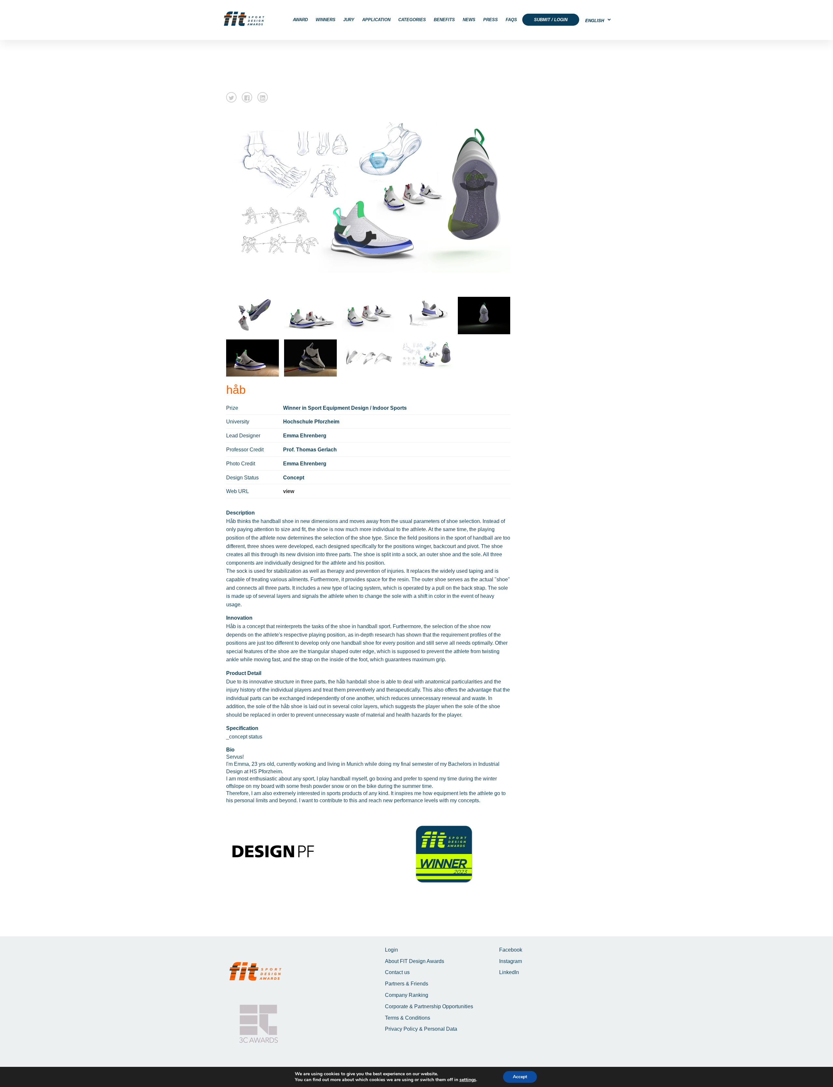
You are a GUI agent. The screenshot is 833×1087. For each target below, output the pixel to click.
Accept (520, 1077)
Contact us (397, 972)
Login (391, 950)
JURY (348, 19)
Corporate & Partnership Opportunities (429, 1006)
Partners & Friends (406, 983)
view (288, 491)
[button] (231, 97)
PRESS (490, 19)
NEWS (469, 19)
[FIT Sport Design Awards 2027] (244, 19)
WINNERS (325, 19)
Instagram (510, 961)
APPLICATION (376, 19)
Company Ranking (406, 995)
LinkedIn (509, 972)
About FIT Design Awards (414, 961)
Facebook (510, 950)
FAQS (511, 19)
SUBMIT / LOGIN (550, 19)
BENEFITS (444, 19)
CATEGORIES (412, 19)
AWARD (300, 19)
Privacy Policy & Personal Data (421, 1029)
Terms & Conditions (407, 1018)
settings (467, 1080)
